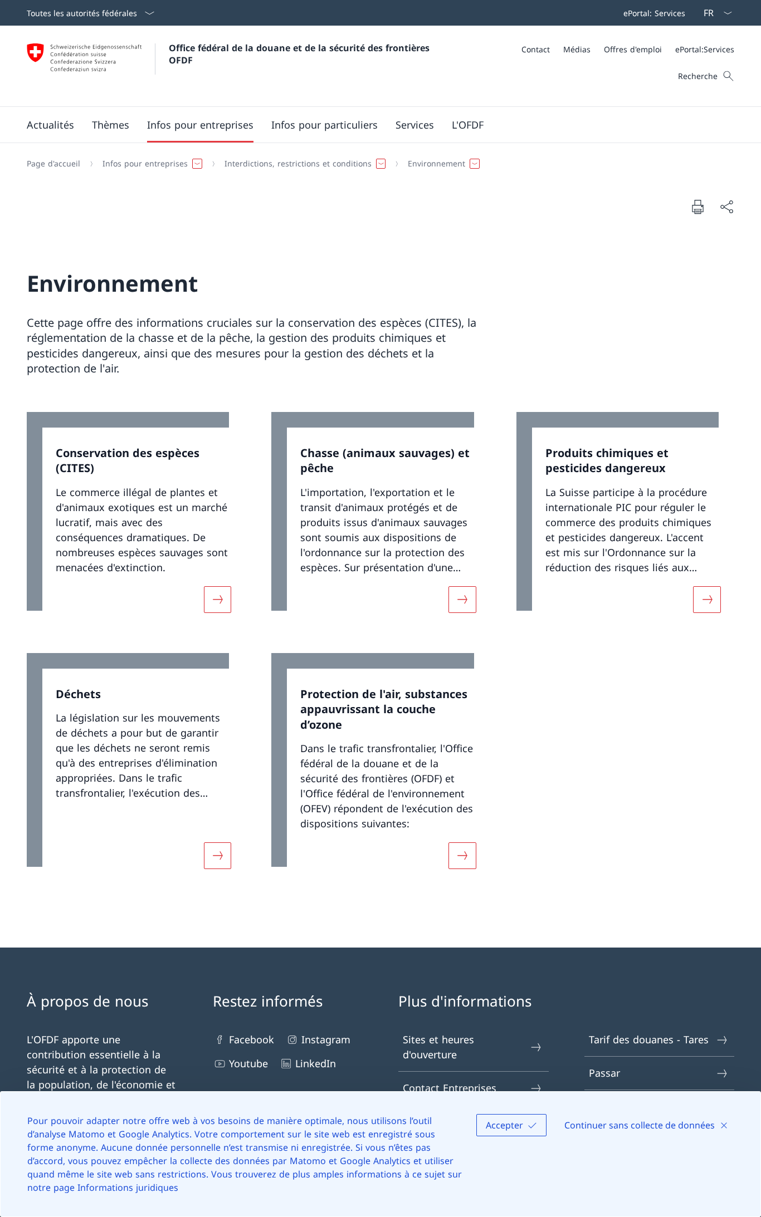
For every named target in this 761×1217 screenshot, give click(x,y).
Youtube (248, 1063)
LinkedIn (315, 1063)
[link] (136, 519)
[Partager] (726, 206)
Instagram (325, 1039)
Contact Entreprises (449, 1088)
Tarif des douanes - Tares (649, 1039)
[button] (50, 125)
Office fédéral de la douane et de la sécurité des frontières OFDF (300, 54)
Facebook (251, 1039)
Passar (604, 1072)
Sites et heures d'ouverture (438, 1047)
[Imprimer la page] (697, 206)
